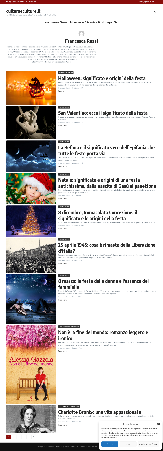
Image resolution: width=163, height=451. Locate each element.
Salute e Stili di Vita (66, 72)
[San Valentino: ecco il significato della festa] (31, 122)
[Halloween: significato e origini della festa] (31, 88)
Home (46, 22)
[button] (158, 424)
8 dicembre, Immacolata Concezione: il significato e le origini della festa (97, 215)
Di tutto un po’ (105, 22)
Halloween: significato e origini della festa (102, 78)
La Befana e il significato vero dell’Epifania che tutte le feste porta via (106, 150)
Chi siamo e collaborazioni (26, 2)
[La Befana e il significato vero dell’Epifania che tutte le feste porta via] (31, 156)
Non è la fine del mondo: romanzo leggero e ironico (103, 335)
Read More (62, 91)
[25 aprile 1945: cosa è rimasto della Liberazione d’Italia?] (31, 255)
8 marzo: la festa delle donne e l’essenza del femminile (103, 284)
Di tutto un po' (64, 107)
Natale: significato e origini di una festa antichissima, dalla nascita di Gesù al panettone (107, 183)
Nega (128, 444)
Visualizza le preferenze (148, 444)
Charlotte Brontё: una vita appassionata (99, 412)
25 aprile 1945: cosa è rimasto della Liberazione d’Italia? (106, 248)
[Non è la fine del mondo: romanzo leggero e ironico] (31, 364)
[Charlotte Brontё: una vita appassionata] (31, 419)
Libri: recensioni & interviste (82, 22)
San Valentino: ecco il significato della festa (103, 113)
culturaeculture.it (23, 11)
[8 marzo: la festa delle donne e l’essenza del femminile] (31, 299)
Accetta (110, 444)
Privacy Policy (11, 2)
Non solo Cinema (59, 22)
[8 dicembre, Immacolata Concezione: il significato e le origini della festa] (31, 221)
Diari (116, 22)
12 (28, 437)
